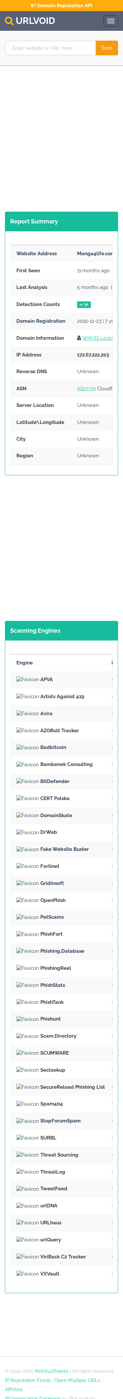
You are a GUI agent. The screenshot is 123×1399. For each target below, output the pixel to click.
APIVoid (13, 1389)
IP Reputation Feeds (28, 1380)
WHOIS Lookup (100, 338)
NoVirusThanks (52, 1371)
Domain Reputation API (64, 6)
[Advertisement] (61, 137)
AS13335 (86, 389)
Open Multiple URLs (77, 1380)
